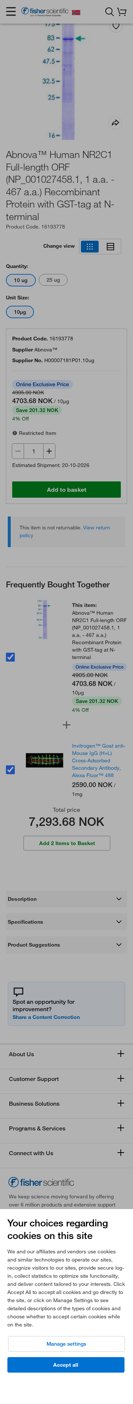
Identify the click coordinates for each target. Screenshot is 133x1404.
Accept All (65, 1365)
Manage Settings (66, 1344)
